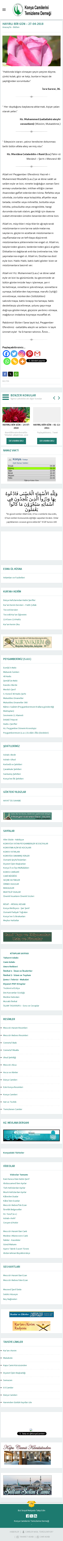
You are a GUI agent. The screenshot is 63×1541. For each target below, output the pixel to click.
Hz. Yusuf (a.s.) (10, 1214)
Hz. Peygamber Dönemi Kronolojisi (19, 728)
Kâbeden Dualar (10, 1196)
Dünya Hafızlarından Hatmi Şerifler (19, 600)
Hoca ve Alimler (10, 1072)
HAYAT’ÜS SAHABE (12, 800)
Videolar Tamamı (19, 1174)
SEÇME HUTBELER (11, 880)
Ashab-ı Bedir (9, 754)
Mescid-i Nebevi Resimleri (15, 1035)
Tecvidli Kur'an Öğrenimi (14, 614)
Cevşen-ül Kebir (10, 1222)
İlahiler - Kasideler (12, 1240)
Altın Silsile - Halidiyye (13, 839)
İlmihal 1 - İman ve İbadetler (17, 971)
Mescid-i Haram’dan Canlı (15, 1231)
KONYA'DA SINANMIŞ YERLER (16, 855)
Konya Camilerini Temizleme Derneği (31, 1521)
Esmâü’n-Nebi (9, 667)
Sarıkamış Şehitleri (12, 774)
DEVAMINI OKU (16, 440)
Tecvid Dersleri (10, 610)
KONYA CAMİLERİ (11, 872)
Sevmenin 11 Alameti (13, 715)
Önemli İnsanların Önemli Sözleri (18, 896)
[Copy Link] (14, 361)
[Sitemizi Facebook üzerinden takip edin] (27, 1516)
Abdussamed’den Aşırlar (15, 1183)
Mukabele (8, 1358)
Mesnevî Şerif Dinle (12, 1289)
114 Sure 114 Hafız (12, 619)
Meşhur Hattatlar (11, 920)
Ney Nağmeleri (10, 1299)
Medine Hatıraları (11, 997)
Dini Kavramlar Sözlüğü (14, 992)
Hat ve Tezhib (9, 1102)
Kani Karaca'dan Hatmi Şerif (16, 1179)
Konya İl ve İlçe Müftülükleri (16, 868)
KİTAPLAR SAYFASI (19, 953)
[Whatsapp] (6, 361)
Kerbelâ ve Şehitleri (12, 764)
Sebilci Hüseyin (10, 1294)
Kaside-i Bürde (10, 685)
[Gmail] (37, 353)
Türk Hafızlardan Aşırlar (14, 1188)
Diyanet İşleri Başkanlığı (14, 1373)
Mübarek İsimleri (11, 672)
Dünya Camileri (10, 1079)
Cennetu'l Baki (10, 1042)
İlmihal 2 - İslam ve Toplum (17, 975)
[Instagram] (21, 353)
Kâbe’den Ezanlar (11, 1201)
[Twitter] (14, 353)
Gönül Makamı (9, 1244)
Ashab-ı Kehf (9, 1218)
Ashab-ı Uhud (9, 759)
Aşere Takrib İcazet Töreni (16, 1248)
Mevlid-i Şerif (9, 689)
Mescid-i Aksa (9, 1065)
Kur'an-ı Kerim (9, 1350)
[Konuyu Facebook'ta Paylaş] (4, 374)
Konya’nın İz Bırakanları (14, 916)
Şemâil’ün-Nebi (10, 680)
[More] (22, 361)
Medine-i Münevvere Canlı (15, 1235)
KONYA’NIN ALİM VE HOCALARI (17, 847)
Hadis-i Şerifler (10, 724)
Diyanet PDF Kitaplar (14, 984)
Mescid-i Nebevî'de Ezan (15, 1205)
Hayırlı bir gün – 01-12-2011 (47, 426)
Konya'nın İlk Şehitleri (13, 778)
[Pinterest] (29, 353)
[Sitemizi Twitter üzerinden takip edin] (31, 1516)
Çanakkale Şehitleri (12, 769)
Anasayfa (6, 27)
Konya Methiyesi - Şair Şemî (16, 908)
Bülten (16, 27)
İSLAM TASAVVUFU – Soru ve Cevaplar (21, 1005)
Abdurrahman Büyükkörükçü (16, 1253)
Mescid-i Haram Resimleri (15, 1028)
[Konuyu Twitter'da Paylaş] (10, 374)
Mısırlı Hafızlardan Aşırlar (14, 1192)
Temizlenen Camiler (12, 1109)
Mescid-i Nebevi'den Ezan (15, 1280)
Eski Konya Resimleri (13, 1087)
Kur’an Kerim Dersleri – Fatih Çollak (20, 605)
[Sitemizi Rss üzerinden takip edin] (35, 1516)
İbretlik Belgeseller (12, 1209)
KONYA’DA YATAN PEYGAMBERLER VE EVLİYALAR (25, 843)
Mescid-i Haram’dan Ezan (15, 1275)
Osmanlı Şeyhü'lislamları (14, 859)
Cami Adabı (9, 962)
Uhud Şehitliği (9, 1057)
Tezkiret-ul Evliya (11, 988)
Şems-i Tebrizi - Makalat (16, 979)
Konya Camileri (10, 1094)
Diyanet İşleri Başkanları (14, 863)
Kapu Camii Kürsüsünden (15, 1365)
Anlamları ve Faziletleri (14, 577)
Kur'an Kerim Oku (11, 624)
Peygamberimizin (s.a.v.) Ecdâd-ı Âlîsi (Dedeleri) (26, 733)
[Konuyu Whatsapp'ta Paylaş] (16, 374)
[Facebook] (6, 353)
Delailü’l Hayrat (10, 719)
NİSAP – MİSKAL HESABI (14, 904)
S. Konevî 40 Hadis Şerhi (14, 694)
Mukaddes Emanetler (13, 698)
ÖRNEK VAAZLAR (11, 884)
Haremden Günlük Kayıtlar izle (17, 1402)
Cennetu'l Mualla (11, 1050)
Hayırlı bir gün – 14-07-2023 (16, 426)
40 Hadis (7, 676)
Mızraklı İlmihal (10, 1001)
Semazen (7, 1380)
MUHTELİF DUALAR (12, 892)
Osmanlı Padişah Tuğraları (15, 912)
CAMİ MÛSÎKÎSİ (10, 876)
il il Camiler (8, 1387)
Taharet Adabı (10, 957)
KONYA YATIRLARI (11, 851)
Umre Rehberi (10, 966)
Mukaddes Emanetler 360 (15, 702)
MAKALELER (8, 888)
